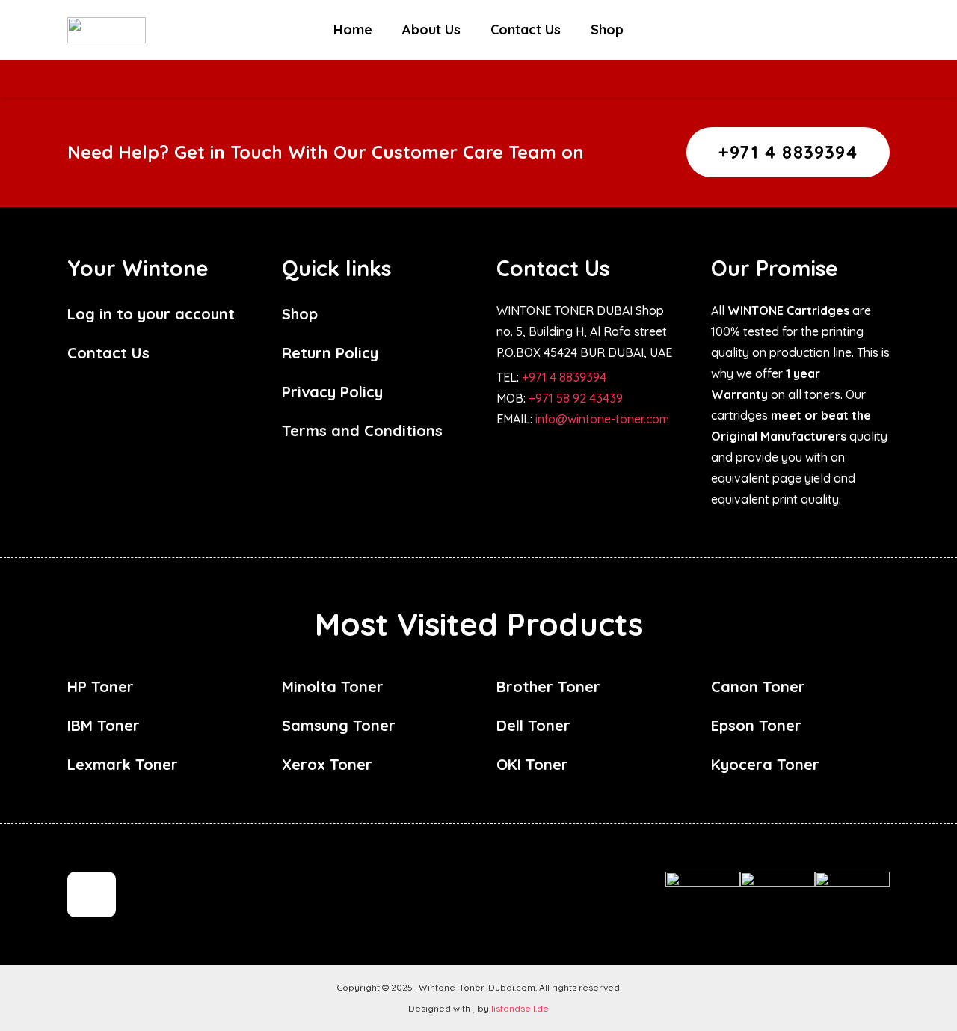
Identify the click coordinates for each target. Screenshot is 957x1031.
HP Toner (100, 686)
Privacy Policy (332, 391)
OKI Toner (532, 764)
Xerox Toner (327, 764)
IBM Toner (103, 725)
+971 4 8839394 (564, 377)
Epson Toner (756, 725)
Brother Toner (548, 686)
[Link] (106, 30)
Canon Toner (758, 686)
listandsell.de (520, 1008)
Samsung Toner (339, 725)
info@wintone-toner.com (602, 419)
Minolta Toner (333, 686)
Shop (300, 314)
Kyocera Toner (765, 764)
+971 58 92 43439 (576, 398)
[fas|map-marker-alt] (91, 895)
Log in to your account (151, 314)
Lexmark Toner (122, 764)
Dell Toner (533, 725)
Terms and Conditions (362, 430)
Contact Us (108, 352)
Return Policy (330, 352)
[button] (834, 30)
